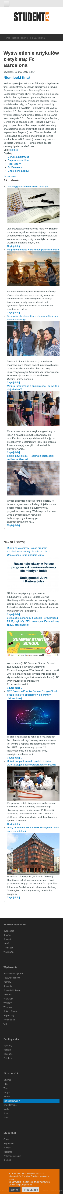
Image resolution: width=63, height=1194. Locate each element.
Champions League (19, 170)
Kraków (7, 935)
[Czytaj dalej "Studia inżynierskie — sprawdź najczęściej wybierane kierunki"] (33, 478)
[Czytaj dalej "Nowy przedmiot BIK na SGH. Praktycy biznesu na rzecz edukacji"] (33, 853)
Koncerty (8, 986)
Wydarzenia (9, 1020)
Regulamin (9, 1143)
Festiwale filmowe (12, 978)
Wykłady (8, 1003)
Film (6, 1084)
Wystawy (8, 1007)
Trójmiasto (8, 948)
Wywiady (8, 1045)
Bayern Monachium (18, 160)
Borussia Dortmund (18, 156)
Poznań (7, 939)
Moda (6, 1109)
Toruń (6, 943)
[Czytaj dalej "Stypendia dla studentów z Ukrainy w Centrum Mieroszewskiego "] (33, 338)
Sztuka (7, 1096)
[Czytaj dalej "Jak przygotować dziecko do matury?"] (33, 205)
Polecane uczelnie (12, 1156)
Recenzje (8, 1054)
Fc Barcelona (15, 167)
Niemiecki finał (17, 77)
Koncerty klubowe (12, 990)
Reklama (8, 1152)
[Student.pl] (31, 18)
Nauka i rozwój (20, 37)
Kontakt (7, 1160)
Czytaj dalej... (11, 176)
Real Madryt (14, 163)
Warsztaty (8, 999)
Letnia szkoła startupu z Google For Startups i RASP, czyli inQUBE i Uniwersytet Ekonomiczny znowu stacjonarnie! (33, 621)
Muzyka (7, 1080)
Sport (6, 1113)
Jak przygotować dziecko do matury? (27, 186)
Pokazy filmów (10, 1011)
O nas (6, 1139)
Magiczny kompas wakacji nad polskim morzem (33, 249)
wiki (5, 1024)
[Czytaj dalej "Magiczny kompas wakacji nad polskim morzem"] (33, 268)
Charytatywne (10, 1105)
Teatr (6, 1088)
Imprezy (7, 982)
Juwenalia (8, 994)
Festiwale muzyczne (13, 973)
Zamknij (14, 1190)
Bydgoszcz (9, 931)
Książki (7, 1092)
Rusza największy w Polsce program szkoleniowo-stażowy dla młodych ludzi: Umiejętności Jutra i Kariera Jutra (29, 551)
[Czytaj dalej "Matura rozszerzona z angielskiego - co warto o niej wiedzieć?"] (33, 408)
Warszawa (8, 952)
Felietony (8, 1058)
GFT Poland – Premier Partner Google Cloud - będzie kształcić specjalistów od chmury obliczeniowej (32, 695)
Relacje (14, 149)
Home (7, 37)
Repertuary (9, 1015)
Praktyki (7, 1147)
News (6, 1117)
